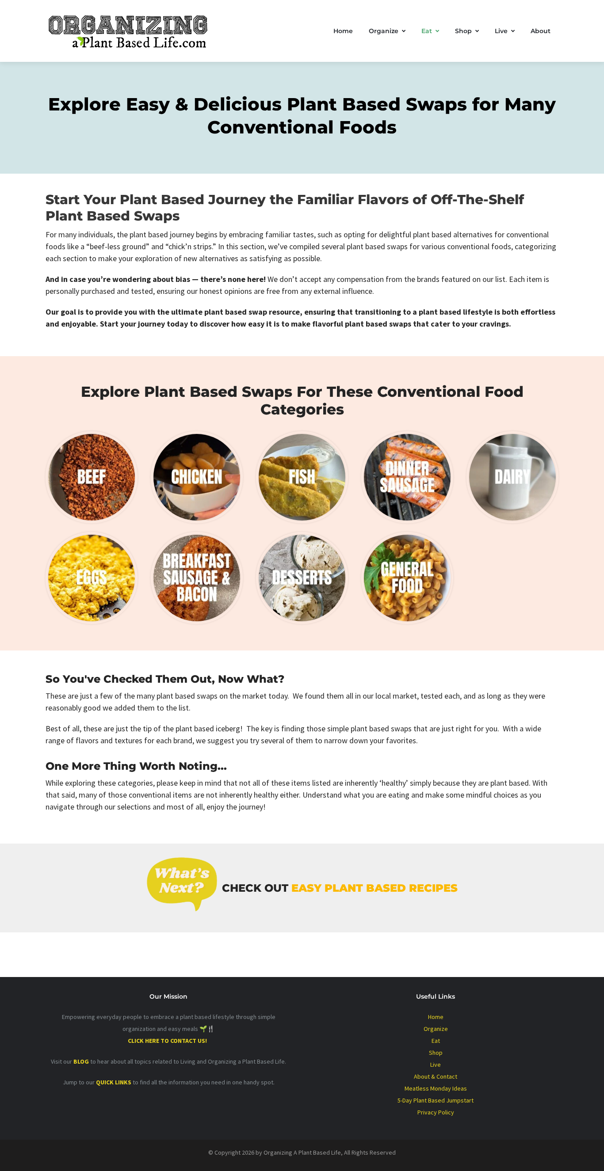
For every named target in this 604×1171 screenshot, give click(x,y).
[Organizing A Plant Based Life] (136, 31)
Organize (383, 31)
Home (343, 31)
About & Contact (435, 1076)
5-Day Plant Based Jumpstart (436, 1100)
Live (501, 31)
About (540, 31)
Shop (463, 31)
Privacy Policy (435, 1112)
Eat (426, 31)
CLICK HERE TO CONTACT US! (169, 1041)
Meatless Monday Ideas (436, 1088)
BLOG (81, 1061)
